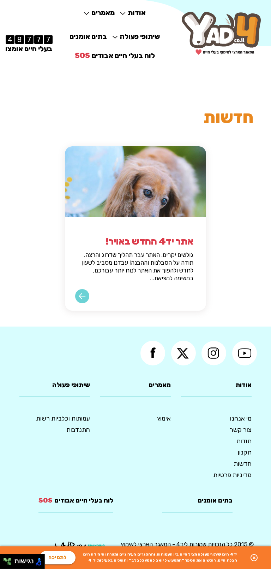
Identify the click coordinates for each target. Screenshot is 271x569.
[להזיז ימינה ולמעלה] (9, 560)
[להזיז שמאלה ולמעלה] (5, 560)
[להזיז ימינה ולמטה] (9, 563)
